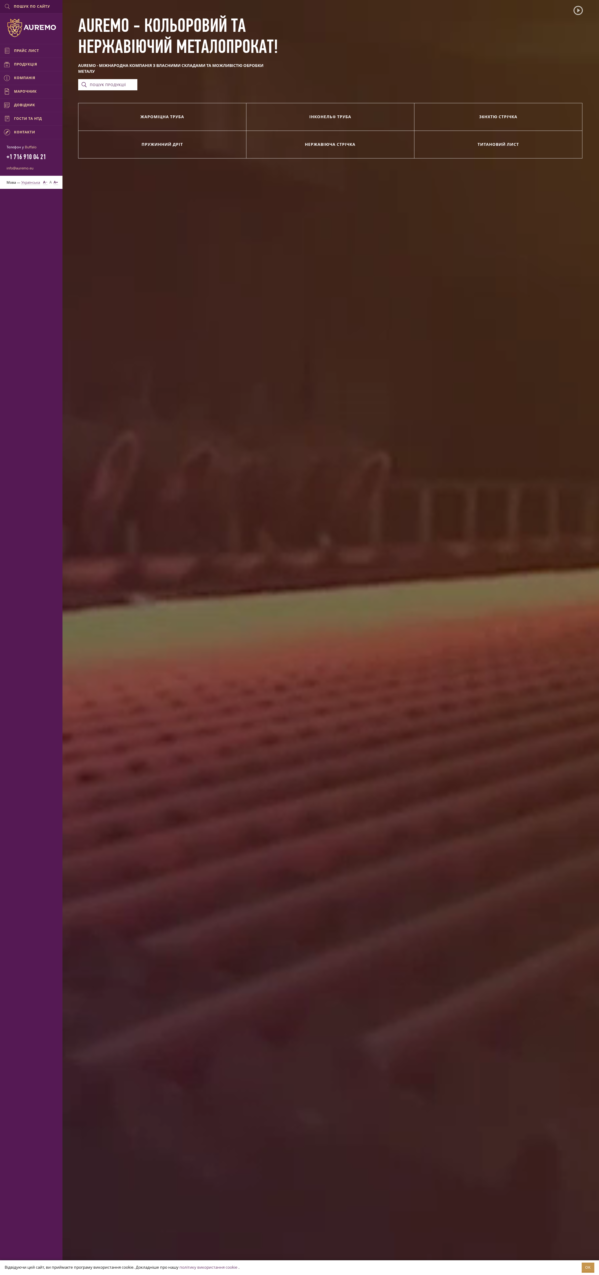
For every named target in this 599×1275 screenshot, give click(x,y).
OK (588, 1267)
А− (45, 182)
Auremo (31, 27)
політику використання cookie (208, 1267)
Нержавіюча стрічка (330, 144)
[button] (578, 10)
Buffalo (31, 147)
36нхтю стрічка (498, 116)
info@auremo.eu (20, 168)
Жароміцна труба (162, 116)
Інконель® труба (330, 116)
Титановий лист (498, 144)
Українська (30, 182)
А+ (56, 182)
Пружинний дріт (162, 144)
